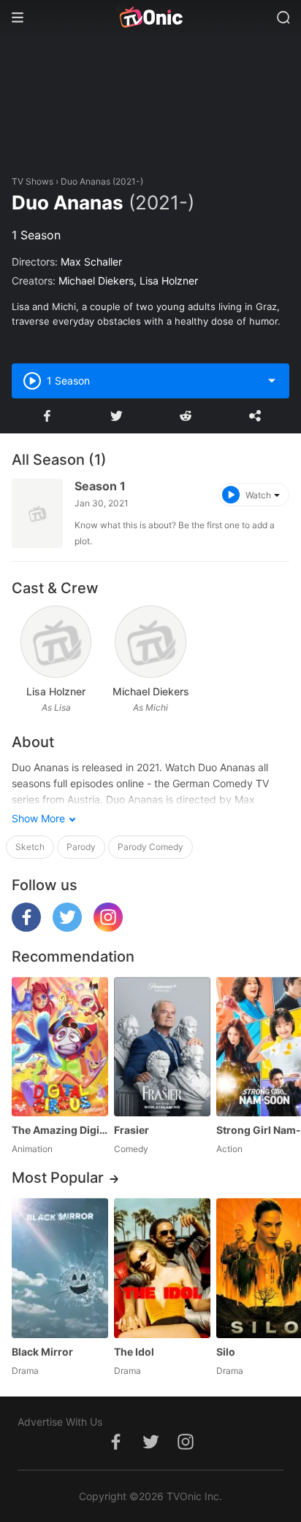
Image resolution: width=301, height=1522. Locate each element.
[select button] (271, 380)
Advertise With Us (60, 1421)
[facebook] (26, 928)
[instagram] (108, 928)
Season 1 (100, 486)
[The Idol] (162, 1267)
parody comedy (150, 846)
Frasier (131, 1130)
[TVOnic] (150, 17)
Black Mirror (42, 1351)
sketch (30, 846)
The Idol (134, 1351)
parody (81, 846)
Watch (258, 495)
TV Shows (32, 181)
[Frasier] (162, 1046)
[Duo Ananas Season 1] (37, 513)
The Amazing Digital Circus (60, 1130)
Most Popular (58, 1177)
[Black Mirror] (60, 1267)
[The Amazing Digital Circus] (60, 1046)
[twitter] (67, 928)
